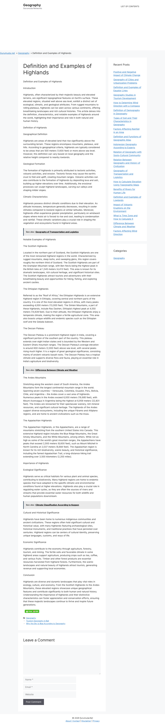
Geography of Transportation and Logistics (123, 174)
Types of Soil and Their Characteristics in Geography (125, 121)
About (69, 721)
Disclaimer (86, 721)
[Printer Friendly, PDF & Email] (32, 611)
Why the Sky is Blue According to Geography (45, 623)
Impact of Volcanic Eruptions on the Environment (122, 208)
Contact (76, 721)
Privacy (96, 721)
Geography (32, 5)
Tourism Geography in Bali (37, 621)
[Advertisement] (82, 32)
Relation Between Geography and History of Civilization (126, 163)
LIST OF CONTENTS (130, 6)
